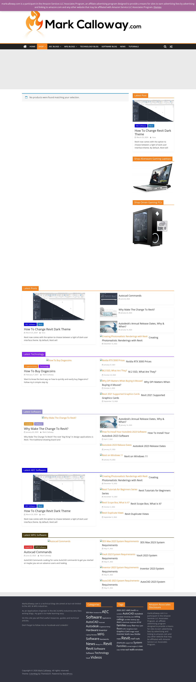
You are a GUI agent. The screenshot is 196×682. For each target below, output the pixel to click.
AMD (128, 610)
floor (134, 625)
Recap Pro (99, 644)
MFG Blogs (69, 46)
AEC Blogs (54, 46)
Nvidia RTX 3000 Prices (138, 361)
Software (38, 424)
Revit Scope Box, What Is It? (146, 503)
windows (139, 649)
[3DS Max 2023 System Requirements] (119, 541)
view (118, 650)
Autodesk (28, 424)
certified (127, 620)
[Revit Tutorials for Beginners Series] (118, 489)
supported (129, 643)
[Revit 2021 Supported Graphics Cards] (120, 394)
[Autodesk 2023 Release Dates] (116, 444)
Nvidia (137, 634)
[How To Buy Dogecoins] (59, 360)
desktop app (135, 620)
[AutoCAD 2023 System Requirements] (119, 580)
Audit (133, 610)
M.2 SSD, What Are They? (142, 371)
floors (120, 628)
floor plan (139, 626)
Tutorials (134, 46)
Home (32, 46)
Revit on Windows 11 (136, 456)
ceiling (137, 616)
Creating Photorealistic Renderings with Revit (130, 339)
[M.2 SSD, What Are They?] (113, 370)
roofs (137, 638)
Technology (44, 366)
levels (127, 634)
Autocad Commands (130, 295)
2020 (119, 610)
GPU (124, 629)
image (132, 632)
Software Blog (109, 46)
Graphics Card (123, 631)
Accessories (97, 612)
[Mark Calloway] (25, 46)
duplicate (133, 622)
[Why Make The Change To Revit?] (108, 308)
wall (127, 649)
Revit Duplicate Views (137, 513)
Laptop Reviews (91, 635)
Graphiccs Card (132, 629)
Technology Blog (89, 46)
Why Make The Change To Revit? (137, 309)
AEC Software (141, 126)
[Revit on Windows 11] (111, 455)
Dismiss (157, 7)
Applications (106, 618)
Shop (41, 46)
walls (132, 649)
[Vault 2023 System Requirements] (117, 554)
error (139, 622)
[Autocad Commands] (108, 294)
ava (132, 617)
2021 (123, 610)
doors (119, 622)
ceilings (120, 619)
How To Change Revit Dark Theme (153, 132)
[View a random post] (171, 46)
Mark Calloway (48, 375)
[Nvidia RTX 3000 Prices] (112, 360)
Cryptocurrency (31, 366)
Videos (96, 657)
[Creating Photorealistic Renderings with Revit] (123, 336)
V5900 (140, 646)
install (137, 632)
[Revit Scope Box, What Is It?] (114, 502)
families (121, 625)
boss (154, 137)
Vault (88, 658)
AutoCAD (28, 547)
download (125, 622)
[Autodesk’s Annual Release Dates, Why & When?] (108, 322)
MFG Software (40, 547)
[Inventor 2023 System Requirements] (119, 567)
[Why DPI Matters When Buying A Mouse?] (121, 380)
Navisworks (104, 639)
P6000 (119, 639)
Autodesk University (124, 617)
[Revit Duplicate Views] (111, 512)
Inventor (103, 630)
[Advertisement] (98, 69)
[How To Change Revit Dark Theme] (153, 101)
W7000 (122, 650)
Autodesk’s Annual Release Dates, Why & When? (141, 325)
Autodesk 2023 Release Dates (149, 446)
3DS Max (89, 612)
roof (133, 638)
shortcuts (121, 642)
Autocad (102, 622)
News (122, 46)
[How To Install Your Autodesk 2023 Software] (123, 431)
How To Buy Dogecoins (39, 371)
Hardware (92, 630)
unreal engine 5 (132, 646)
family (129, 626)
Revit (151, 126)
